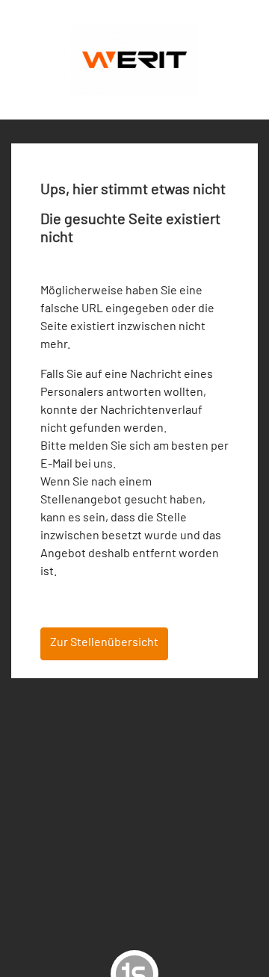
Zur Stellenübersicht (104, 641)
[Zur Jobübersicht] (134, 58)
